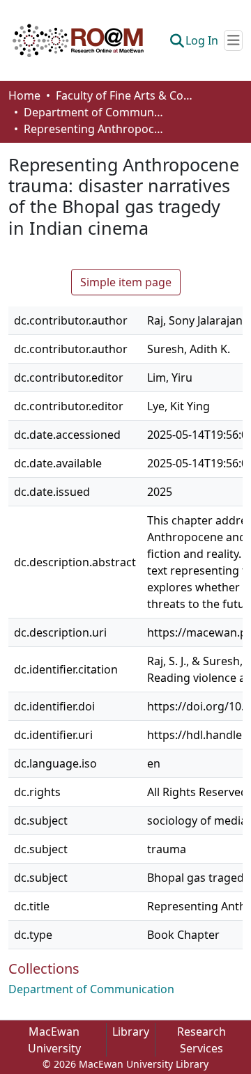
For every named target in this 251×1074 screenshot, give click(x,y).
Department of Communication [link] (93, 112)
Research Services (201, 1040)
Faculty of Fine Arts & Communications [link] (125, 95)
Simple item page (126, 282)
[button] (78, 40)
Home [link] (24, 95)
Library (130, 1031)
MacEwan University (54, 1040)
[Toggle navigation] (233, 40)
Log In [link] (201, 40)
